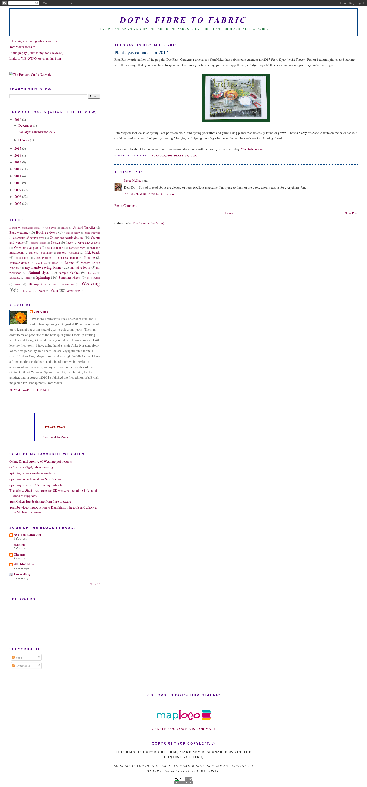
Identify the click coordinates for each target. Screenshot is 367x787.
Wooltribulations (252, 148)
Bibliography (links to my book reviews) (36, 52)
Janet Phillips (42, 258)
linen (55, 263)
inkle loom (21, 258)
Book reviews (46, 232)
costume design (37, 243)
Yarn (54, 290)
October (24, 140)
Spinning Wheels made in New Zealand (35, 478)
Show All (95, 584)
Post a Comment (125, 205)
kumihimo (41, 263)
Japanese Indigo (68, 258)
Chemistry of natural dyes (28, 238)
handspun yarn (77, 248)
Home (229, 213)
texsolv (18, 284)
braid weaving (92, 233)
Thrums (19, 554)
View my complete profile (30, 389)
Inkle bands (92, 252)
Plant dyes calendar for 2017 (141, 52)
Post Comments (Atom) (148, 223)
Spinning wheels (70, 277)
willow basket (27, 291)
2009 (18, 189)
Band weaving (18, 232)
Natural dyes (38, 272)
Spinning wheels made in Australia (32, 473)
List (57, 437)
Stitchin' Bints (24, 564)
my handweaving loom (43, 267)
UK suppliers (37, 284)
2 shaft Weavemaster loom (24, 227)
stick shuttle (93, 278)
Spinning (43, 277)
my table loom (80, 267)
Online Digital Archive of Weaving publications (41, 461)
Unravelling (22, 574)
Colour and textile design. (67, 237)
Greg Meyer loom (89, 242)
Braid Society (73, 233)
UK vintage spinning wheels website (33, 41)
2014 (18, 155)
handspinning (55, 248)
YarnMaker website (22, 46)
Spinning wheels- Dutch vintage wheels (35, 484)
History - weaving (68, 252)
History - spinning (40, 252)
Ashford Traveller (84, 227)
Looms (69, 262)
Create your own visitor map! (183, 728)
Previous (47, 437)
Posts (19, 657)
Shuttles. (14, 277)
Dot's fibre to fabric (183, 19)
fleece (69, 242)
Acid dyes (50, 227)
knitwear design (19, 263)
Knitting (89, 257)
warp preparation (63, 284)
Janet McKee (132, 180)
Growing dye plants (27, 247)
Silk (27, 277)
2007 (18, 203)
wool (42, 291)
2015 (18, 148)
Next (65, 437)
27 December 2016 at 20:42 (150, 194)
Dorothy (41, 311)
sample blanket (69, 272)
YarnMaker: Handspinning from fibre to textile (40, 501)
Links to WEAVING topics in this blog (35, 58)
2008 (18, 196)
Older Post (351, 213)
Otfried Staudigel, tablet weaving (31, 467)
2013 (18, 162)
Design (55, 242)
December (25, 125)
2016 (18, 119)
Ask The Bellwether (27, 534)
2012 (18, 169)
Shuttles (91, 273)
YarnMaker (73, 291)
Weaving (90, 283)
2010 (18, 182)
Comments (22, 665)
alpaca (64, 227)
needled (19, 544)
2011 (18, 176)
